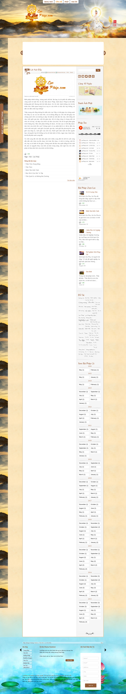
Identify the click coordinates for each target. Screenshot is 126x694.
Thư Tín (25, 660)
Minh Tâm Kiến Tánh (32, 170)
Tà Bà (87, 339)
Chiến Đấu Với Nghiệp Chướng (93, 231)
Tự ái (95, 347)
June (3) (81, 588)
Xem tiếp (69, 660)
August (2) (82, 557)
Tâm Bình (89, 271)
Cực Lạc (97, 302)
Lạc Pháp (36, 157)
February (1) (95, 370)
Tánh (92, 340)
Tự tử (94, 345)
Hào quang (87, 306)
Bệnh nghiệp (94, 298)
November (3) (95, 576)
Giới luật (97, 304)
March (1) (94, 399)
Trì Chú (92, 337)
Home (36, 642)
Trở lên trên (71, 180)
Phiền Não (87, 324)
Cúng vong (83, 302)
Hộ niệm (88, 311)
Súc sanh (93, 331)
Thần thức (81, 337)
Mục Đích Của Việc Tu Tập (34, 173)
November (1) (83, 391)
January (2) (94, 542)
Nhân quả (93, 320)
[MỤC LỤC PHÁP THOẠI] (1, 123)
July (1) (81, 395)
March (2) (94, 565)
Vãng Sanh (82, 349)
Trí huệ (97, 337)
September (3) (95, 606)
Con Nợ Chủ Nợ (89, 300)
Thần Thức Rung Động (33, 164)
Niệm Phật (81, 324)
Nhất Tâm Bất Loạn (95, 322)
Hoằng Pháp (26, 655)
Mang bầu (89, 317)
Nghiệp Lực (84, 320)
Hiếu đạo (81, 306)
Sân (98, 328)
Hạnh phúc (94, 308)
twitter (86, 76)
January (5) (94, 595)
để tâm (86, 356)
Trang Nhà (26, 650)
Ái (85, 352)
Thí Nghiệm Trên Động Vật (93, 253)
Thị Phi (87, 337)
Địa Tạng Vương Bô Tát (90, 354)
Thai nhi (81, 333)
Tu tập (82, 340)
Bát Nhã (87, 298)
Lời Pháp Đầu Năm (90, 315)
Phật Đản (87, 326)
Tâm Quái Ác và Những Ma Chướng (37, 176)
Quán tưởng (94, 326)
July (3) (93, 584)
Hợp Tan (94, 310)
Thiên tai (91, 333)
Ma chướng (82, 317)
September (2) (95, 527)
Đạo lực (92, 352)
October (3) (82, 606)
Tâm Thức (29, 167)
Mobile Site (26, 663)
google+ (83, 76)
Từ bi (90, 345)
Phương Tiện (95, 324)
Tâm (30, 157)
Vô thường (81, 352)
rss (89, 76)
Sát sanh (93, 328)
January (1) (94, 377)
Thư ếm (96, 333)
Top (102, 642)
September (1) (95, 391)
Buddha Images (27, 658)
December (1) (83, 410)
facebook (79, 76)
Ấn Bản (91, 356)
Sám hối (87, 328)
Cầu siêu (91, 302)
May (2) (93, 561)
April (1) (81, 399)
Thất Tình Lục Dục (93, 335)
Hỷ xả (99, 310)
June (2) (81, 614)
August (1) (82, 414)
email (93, 76)
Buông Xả (81, 298)
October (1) (94, 410)
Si (99, 326)
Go (98, 70)
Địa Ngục (81, 354)
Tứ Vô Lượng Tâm (91, 192)
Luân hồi (94, 313)
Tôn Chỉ (41, 642)
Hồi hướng (81, 310)
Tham (86, 333)
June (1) (81, 433)
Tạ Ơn (94, 342)
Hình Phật (94, 306)
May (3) (93, 588)
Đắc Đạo (97, 352)
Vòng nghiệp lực (90, 349)
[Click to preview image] (49, 95)
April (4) (81, 591)
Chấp (99, 298)
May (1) (81, 370)
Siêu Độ (81, 328)
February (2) (83, 569)
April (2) (81, 565)
